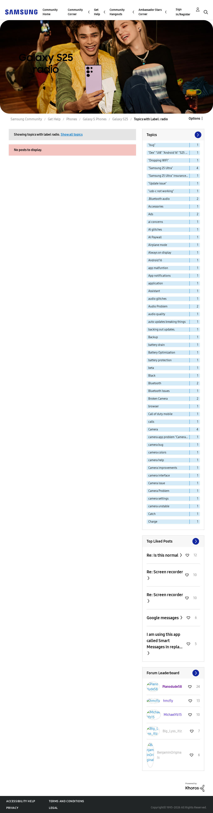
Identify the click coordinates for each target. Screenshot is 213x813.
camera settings (158, 498)
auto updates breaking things (167, 322)
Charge (152, 521)
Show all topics (72, 134)
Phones (71, 119)
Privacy (12, 808)
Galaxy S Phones (94, 119)
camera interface (159, 475)
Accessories (155, 206)
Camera (153, 429)
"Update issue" (157, 183)
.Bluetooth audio (159, 199)
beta (151, 368)
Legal (53, 808)
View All (173, 541)
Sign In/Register (183, 12)
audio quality (156, 314)
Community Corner (75, 12)
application (155, 283)
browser (153, 406)
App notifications (159, 276)
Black (151, 375)
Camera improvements (162, 468)
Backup (153, 337)
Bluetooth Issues (159, 391)
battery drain (156, 345)
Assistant (154, 291)
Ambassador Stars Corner (150, 12)
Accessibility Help (20, 801)
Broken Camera (158, 398)
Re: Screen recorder (165, 571)
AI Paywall (155, 237)
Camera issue (156, 483)
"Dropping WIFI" (158, 160)
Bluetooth (154, 383)
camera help (156, 460)
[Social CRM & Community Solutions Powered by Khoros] (195, 787)
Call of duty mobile (160, 414)
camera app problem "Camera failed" (169, 437)
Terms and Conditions (66, 801)
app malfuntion (158, 268)
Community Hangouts (117, 12)
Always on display (159, 252)
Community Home (50, 12)
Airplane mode (157, 245)
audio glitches (157, 299)
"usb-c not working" (161, 191)
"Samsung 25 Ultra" (160, 168)
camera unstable (158, 506)
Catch (152, 514)
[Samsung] (21, 12)
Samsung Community (26, 119)
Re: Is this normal (163, 555)
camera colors (157, 452)
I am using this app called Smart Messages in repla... (164, 640)
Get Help (97, 12)
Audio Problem (157, 306)
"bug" (151, 145)
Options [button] (194, 118)
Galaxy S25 (120, 119)
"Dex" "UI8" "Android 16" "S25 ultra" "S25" (169, 153)
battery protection (160, 360)
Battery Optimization (161, 352)
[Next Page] (197, 134)
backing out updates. (161, 329)
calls (151, 422)
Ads (150, 214)
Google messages (163, 617)
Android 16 (155, 260)
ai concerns (155, 222)
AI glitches (155, 229)
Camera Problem (158, 491)
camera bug (155, 445)
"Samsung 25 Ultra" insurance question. (169, 176)
